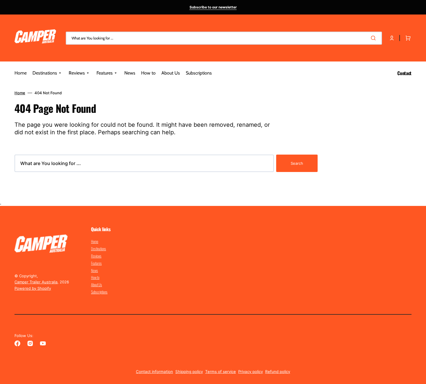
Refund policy (277, 371)
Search (297, 163)
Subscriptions (99, 292)
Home (19, 92)
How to (95, 277)
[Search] (374, 38)
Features (96, 263)
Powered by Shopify (32, 288)
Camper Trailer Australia (35, 282)
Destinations (98, 248)
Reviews (96, 256)
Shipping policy (189, 371)
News (94, 270)
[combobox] (224, 38)
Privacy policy (250, 371)
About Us (96, 284)
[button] (391, 38)
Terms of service (220, 371)
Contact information (154, 371)
